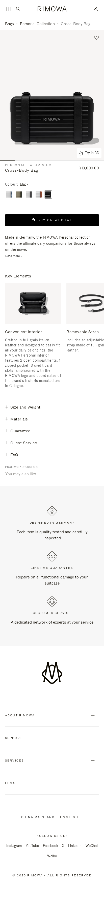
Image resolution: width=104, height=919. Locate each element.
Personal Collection (37, 23)
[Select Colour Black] (48, 195)
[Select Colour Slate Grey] (28, 195)
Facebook (50, 845)
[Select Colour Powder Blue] (9, 195)
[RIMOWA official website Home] (52, 9)
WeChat (92, 846)
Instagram (14, 845)
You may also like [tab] (20, 473)
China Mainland (39, 817)
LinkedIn (75, 845)
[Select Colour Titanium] (19, 195)
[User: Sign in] (96, 9)
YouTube (32, 845)
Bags (9, 23)
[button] (97, 38)
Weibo (52, 856)
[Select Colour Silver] (38, 195)
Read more (12, 256)
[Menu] (8, 9)
